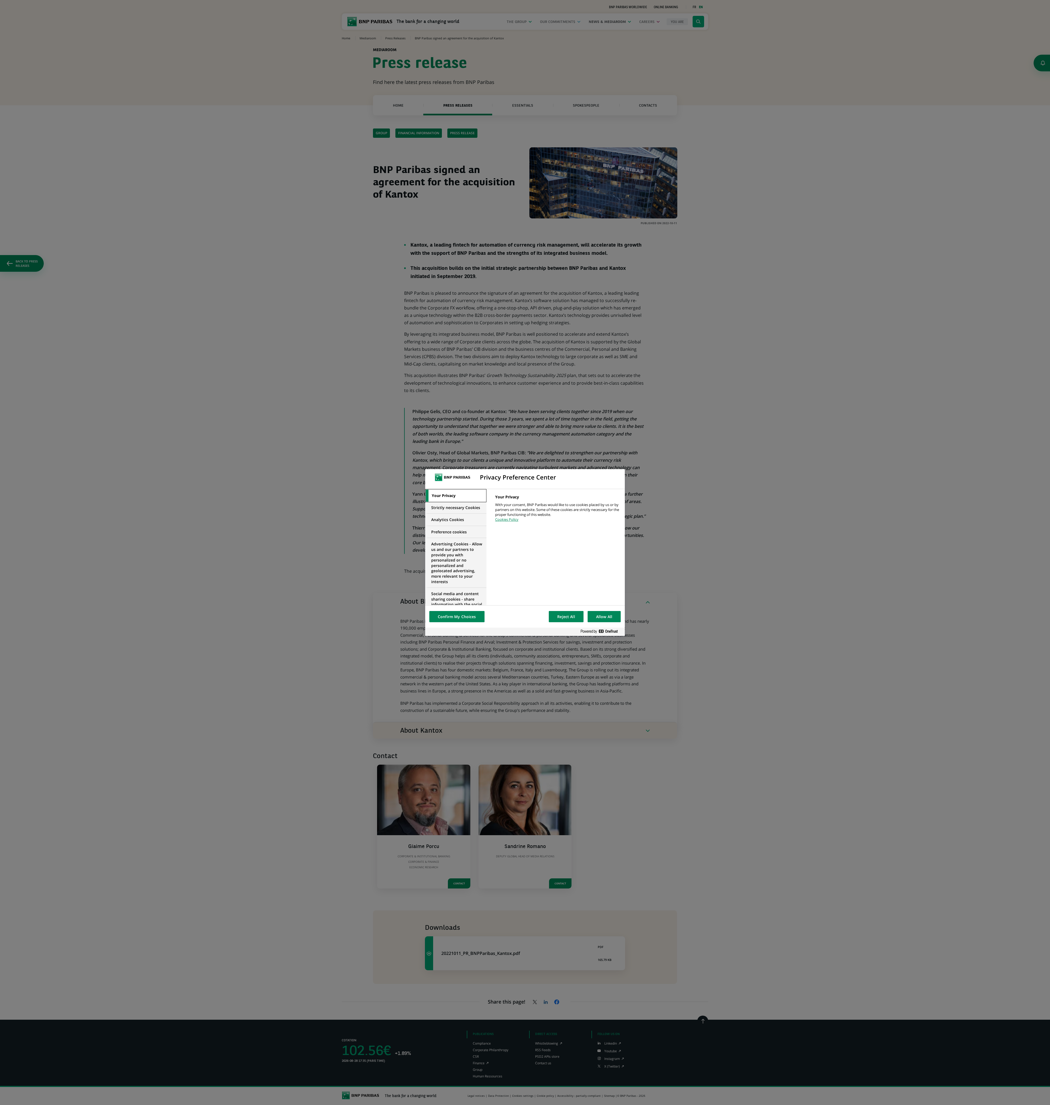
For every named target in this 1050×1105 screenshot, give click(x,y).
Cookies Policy (506, 519)
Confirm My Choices (457, 616)
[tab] (456, 496)
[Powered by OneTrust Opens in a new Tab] (601, 631)
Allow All (604, 616)
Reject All (566, 616)
